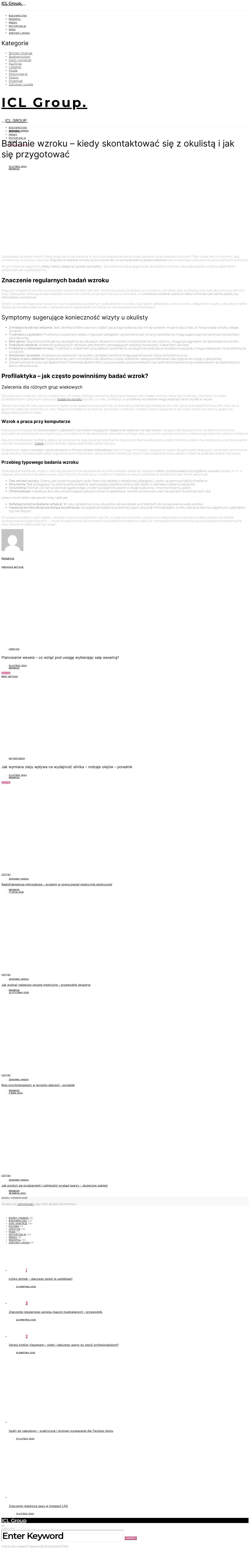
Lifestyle (15, 67)
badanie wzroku (69, 399)
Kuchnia (15, 63)
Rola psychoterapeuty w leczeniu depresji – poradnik (38, 1085)
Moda (12, 29)
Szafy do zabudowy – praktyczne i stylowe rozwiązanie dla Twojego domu (61, 1431)
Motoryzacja (17, 26)
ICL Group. (12, 3)
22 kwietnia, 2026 (26, 1320)
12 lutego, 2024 (18, 166)
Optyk (39, 443)
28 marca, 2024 (17, 1193)
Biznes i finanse (20, 53)
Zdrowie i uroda (19, 33)
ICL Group (13, 1520)
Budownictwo (18, 15)
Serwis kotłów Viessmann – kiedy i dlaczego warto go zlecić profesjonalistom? (64, 1345)
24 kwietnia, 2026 (26, 1287)
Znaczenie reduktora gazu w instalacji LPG (38, 1506)
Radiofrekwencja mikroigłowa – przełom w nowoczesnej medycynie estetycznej (56, 884)
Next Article (9, 676)
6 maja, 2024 (16, 1093)
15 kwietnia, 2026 (25, 1353)
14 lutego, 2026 (25, 1514)
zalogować (25, 1204)
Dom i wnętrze (20, 60)
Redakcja (14, 169)
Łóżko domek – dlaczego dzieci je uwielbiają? (40, 1279)
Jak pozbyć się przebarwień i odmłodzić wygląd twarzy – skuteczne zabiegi (54, 1185)
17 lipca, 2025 (16, 892)
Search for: (8, 1528)
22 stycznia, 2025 (19, 992)
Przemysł (15, 19)
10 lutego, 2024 (18, 665)
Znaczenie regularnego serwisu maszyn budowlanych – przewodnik (55, 1312)
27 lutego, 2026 (25, 1439)
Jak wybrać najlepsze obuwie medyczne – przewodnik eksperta (45, 985)
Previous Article (12, 567)
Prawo (13, 22)
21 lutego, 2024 (18, 775)
